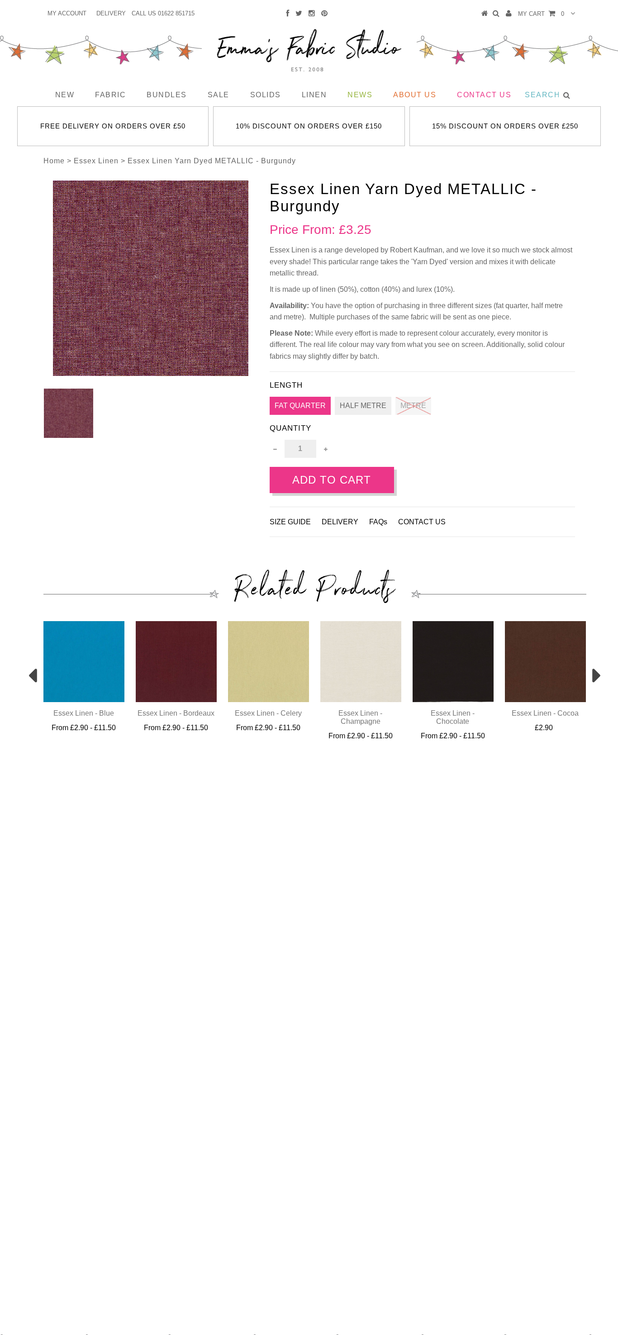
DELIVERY (111, 13)
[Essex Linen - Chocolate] (453, 699)
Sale (218, 95)
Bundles (167, 95)
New (65, 95)
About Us (414, 95)
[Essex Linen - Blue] (83, 699)
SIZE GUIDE (290, 522)
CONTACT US (422, 522)
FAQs (378, 522)
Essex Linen (96, 161)
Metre (413, 405)
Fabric (110, 95)
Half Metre (363, 405)
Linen (314, 95)
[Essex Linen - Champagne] (360, 699)
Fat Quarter (300, 405)
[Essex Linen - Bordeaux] (176, 699)
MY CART (541, 13)
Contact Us (484, 95)
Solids (265, 95)
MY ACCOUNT (67, 13)
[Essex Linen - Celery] (268, 699)
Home (54, 161)
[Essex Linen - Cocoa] (545, 699)
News (359, 95)
